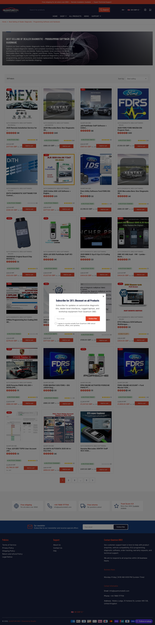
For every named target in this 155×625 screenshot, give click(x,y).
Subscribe (93, 318)
